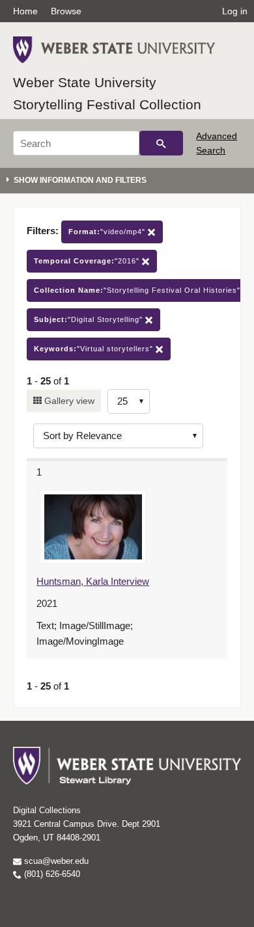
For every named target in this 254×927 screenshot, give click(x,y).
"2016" (88, 261)
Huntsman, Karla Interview (92, 581)
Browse (66, 11)
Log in (234, 11)
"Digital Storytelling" (89, 319)
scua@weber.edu (55, 861)
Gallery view (68, 401)
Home (25, 11)
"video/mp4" (108, 231)
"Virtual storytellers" (95, 349)
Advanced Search (216, 143)
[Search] (161, 143)
